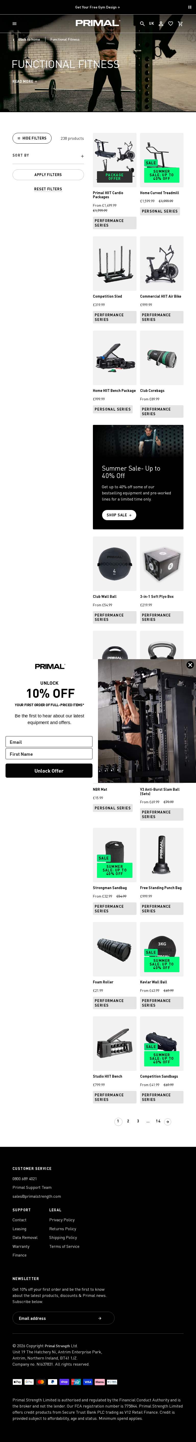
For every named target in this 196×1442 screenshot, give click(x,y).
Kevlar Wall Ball (153, 982)
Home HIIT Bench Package (114, 390)
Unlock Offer (48, 770)
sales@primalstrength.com (37, 1196)
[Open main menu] (16, 23)
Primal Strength (57, 1346)
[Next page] (167, 1121)
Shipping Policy (63, 1237)
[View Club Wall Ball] (115, 564)
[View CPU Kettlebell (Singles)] (162, 658)
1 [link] (118, 1121)
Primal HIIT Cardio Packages (108, 195)
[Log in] (161, 23)
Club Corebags (152, 390)
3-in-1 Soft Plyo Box (157, 596)
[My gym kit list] (171, 23)
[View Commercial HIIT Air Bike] (162, 263)
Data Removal (25, 1237)
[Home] (98, 23)
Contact (20, 1219)
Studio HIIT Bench (107, 1076)
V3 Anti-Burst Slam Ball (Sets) (160, 791)
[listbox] (48, 156)
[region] (48, 162)
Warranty (21, 1246)
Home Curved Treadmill (159, 193)
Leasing (19, 1228)
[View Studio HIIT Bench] (115, 1043)
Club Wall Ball (105, 596)
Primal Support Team (32, 1187)
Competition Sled (107, 296)
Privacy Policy (62, 1219)
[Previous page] (109, 1121)
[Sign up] (100, 1318)
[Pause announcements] (189, 7)
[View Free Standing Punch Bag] (162, 855)
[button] (16, 23)
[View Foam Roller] (115, 949)
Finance (20, 1255)
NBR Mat (100, 789)
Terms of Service (64, 1246)
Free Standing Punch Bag (161, 888)
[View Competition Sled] (115, 263)
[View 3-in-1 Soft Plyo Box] (162, 564)
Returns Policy (62, 1228)
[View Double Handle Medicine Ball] (115, 658)
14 (158, 1121)
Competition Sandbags (159, 1076)
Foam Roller (103, 982)
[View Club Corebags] (162, 358)
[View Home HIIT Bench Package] (115, 358)
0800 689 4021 (25, 1178)
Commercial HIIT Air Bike (160, 296)
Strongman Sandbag (110, 888)
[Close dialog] (190, 665)
